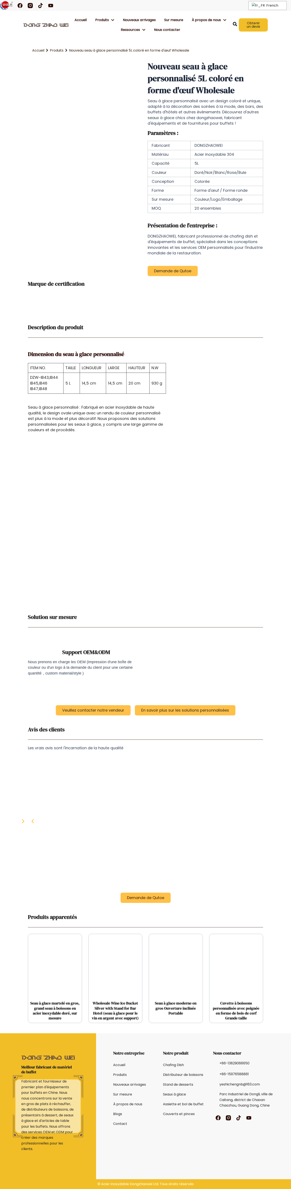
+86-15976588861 (234, 1074)
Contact (120, 1123)
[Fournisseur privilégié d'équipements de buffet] (45, 25)
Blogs (117, 1113)
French (271, 5)
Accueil (81, 19)
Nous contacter (167, 29)
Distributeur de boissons (183, 1074)
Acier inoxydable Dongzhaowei (126, 1184)
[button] (32, 821)
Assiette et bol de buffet (183, 1104)
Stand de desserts (178, 1084)
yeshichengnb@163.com (239, 1084)
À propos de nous (127, 1104)
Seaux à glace (174, 1094)
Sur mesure (173, 19)
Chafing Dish (173, 1064)
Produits (102, 19)
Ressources (130, 29)
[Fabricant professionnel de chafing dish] (6, 5)
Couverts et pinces (179, 1113)
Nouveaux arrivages (139, 19)
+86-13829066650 (234, 1063)
